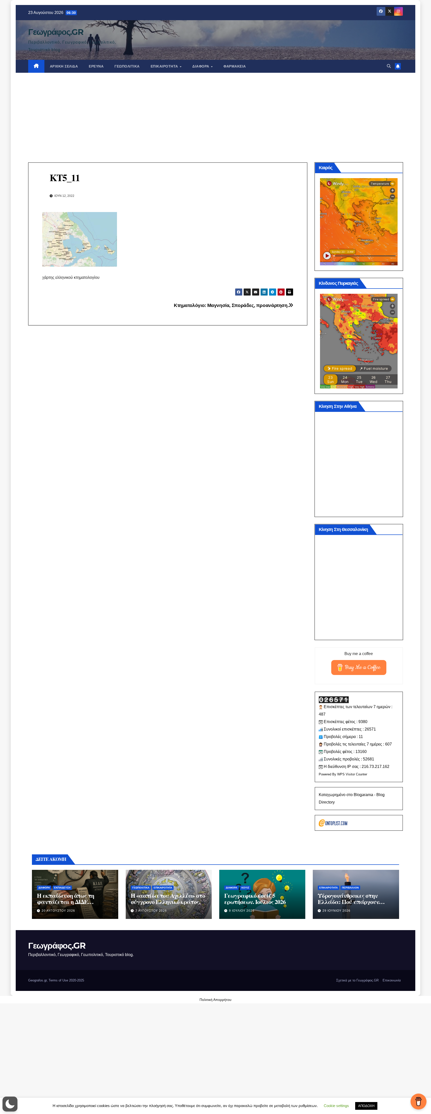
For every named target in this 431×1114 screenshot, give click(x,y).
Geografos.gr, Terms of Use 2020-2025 (56, 980)
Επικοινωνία (392, 980)
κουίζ (245, 887)
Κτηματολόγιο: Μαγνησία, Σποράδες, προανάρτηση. (231, 305)
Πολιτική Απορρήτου (215, 1000)
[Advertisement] (215, 110)
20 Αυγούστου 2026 (58, 910)
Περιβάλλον (350, 887)
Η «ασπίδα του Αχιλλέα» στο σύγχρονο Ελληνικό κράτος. (168, 898)
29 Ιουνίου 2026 (336, 910)
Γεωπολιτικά (127, 66)
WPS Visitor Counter (352, 774)
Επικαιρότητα (165, 66)
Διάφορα (201, 66)
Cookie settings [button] (336, 1106)
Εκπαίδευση (62, 887)
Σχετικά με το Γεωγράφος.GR (357, 980)
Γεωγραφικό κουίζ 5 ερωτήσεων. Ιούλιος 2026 (254, 898)
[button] (389, 66)
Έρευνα (96, 66)
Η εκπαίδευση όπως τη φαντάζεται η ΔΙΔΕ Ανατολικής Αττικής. (65, 901)
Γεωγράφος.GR (55, 32)
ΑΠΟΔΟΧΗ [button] (366, 1106)
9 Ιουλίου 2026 (241, 910)
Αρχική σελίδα (64, 66)
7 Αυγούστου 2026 (151, 910)
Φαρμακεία (234, 66)
